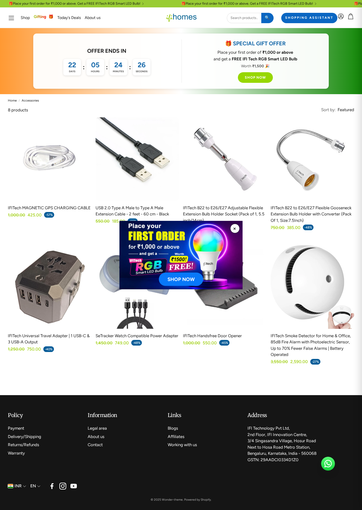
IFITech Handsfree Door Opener (212, 335)
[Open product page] (50, 159)
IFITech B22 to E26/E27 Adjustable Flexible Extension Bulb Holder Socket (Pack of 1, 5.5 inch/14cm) (223, 214)
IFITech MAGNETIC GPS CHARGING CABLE (49, 207)
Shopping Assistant (309, 17)
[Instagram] (62, 486)
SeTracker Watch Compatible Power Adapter (137, 335)
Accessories (30, 100)
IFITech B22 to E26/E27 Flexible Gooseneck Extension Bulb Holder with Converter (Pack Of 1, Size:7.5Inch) (311, 214)
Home (12, 100)
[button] (11, 18)
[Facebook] (52, 486)
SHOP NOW (255, 77)
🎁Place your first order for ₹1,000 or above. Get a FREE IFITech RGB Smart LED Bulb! (74, 3)
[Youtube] (73, 486)
